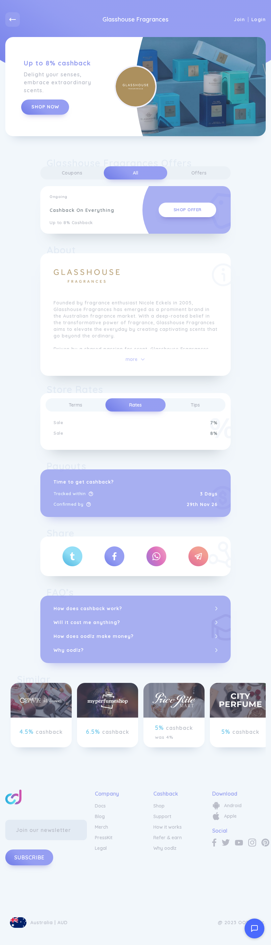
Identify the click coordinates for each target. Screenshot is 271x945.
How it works (167, 827)
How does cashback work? (88, 608)
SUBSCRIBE (29, 857)
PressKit (103, 838)
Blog (100, 816)
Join (239, 19)
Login (259, 19)
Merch (101, 827)
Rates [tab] (135, 405)
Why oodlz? (69, 650)
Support (162, 816)
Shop (159, 806)
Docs (100, 806)
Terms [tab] (75, 405)
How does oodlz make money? (94, 636)
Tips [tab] (195, 405)
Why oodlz (164, 848)
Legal (101, 848)
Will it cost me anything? (87, 622)
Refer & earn (167, 838)
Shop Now (45, 107)
